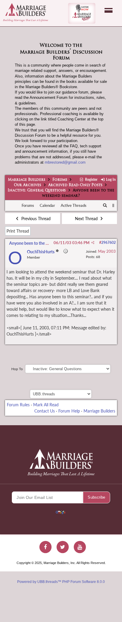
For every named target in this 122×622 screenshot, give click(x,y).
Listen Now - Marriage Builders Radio (81, 13)
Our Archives (27, 185)
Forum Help (69, 410)
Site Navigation (109, 10)
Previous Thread (35, 218)
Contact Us (44, 410)
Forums (59, 180)
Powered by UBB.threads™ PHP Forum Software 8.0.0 (61, 582)
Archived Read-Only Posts (75, 185)
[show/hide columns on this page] (113, 205)
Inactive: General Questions (37, 190)
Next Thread (87, 218)
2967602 (108, 242)
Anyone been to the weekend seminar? (44, 243)
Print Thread (18, 230)
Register (90, 179)
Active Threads (73, 205)
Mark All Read (46, 404)
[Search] (105, 206)
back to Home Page (25, 9)
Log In (110, 179)
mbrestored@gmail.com (65, 162)
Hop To (17, 369)
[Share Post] (92, 242)
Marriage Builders (26, 180)
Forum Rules (18, 404)
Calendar (47, 205)
